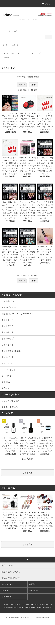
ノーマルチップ (34, 53)
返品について (46, 604)
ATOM (49, 607)
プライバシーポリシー (31, 607)
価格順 (30, 77)
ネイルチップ (14, 45)
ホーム (5, 45)
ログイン (4, 590)
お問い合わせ (6, 596)
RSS (44, 607)
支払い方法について (17, 604)
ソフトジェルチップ (11, 53)
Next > (34, 85)
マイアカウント (7, 584)
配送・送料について (32, 604)
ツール (6, 57)
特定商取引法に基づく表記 (13, 607)
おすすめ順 (21, 77)
